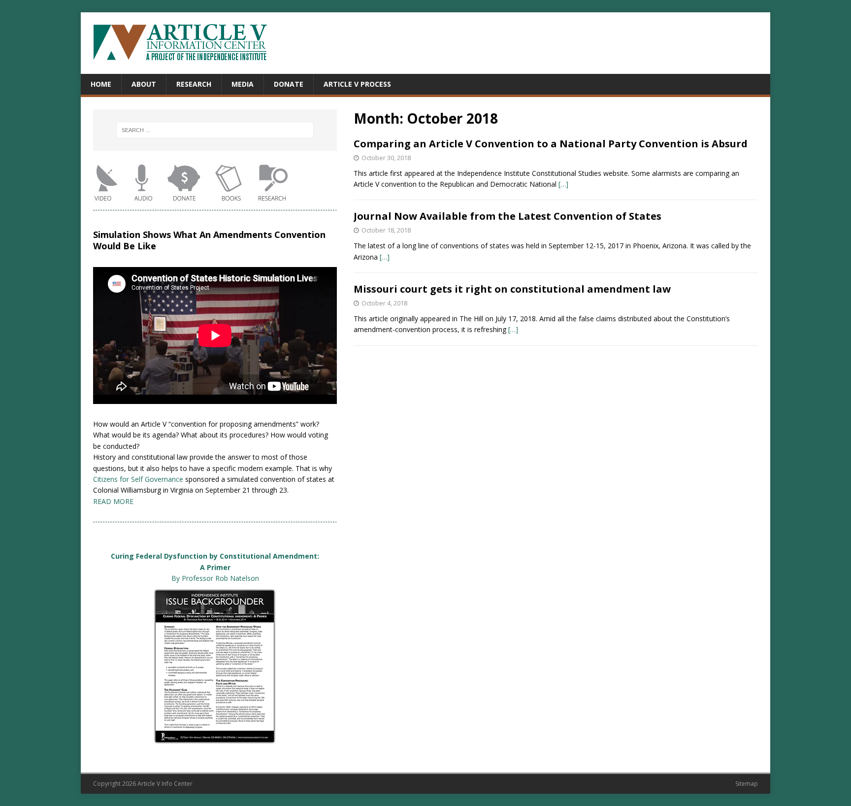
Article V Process (357, 84)
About (143, 84)
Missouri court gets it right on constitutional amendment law (512, 289)
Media (242, 84)
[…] (563, 184)
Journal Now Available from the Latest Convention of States (507, 216)
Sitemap (746, 783)
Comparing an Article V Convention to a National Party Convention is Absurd (551, 143)
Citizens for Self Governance (138, 479)
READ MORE (113, 501)
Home (101, 84)
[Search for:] (215, 130)
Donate (288, 84)
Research (193, 84)
